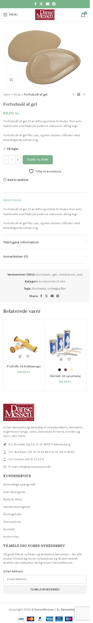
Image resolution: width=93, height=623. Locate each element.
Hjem (6, 94)
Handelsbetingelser (17, 507)
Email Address (13, 571)
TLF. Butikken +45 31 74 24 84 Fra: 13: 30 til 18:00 (41, 452)
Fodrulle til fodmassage (24, 366)
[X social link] (41, 4)
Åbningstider (12, 514)
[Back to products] (78, 94)
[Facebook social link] (35, 4)
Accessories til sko (52, 281)
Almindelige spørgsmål (19, 484)
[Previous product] (73, 94)
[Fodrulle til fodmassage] (24, 342)
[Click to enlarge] (11, 80)
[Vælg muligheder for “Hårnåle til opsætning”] (62, 359)
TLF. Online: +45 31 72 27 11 (26, 459)
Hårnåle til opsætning (65, 376)
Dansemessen (71, 609)
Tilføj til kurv (37, 159)
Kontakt (9, 529)
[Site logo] (45, 14)
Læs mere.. (18, 436)
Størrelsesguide (14, 492)
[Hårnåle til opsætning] (65, 344)
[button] (20, 356)
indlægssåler (57, 288)
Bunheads (39, 288)
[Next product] (84, 94)
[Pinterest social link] (54, 4)
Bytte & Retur (13, 499)
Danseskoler (12, 522)
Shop (17, 94)
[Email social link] (47, 4)
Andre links (11, 536)
